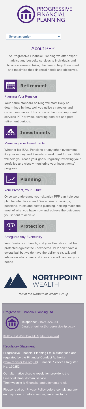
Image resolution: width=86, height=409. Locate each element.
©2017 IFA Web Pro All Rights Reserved (31, 336)
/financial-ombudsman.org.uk (46, 382)
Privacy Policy (36, 389)
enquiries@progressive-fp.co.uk (53, 326)
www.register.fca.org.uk (20, 362)
